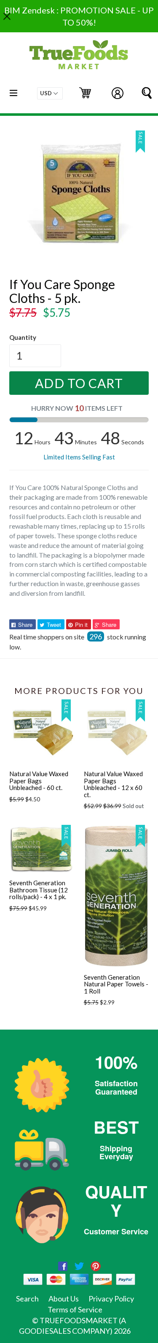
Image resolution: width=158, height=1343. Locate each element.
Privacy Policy (111, 1298)
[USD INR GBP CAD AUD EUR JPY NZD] (50, 93)
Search (27, 1298)
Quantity (22, 337)
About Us (63, 1298)
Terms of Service (75, 1309)
